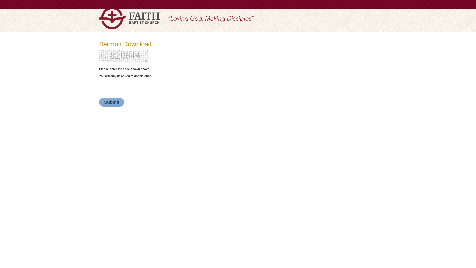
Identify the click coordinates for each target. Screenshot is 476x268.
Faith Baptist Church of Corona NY (129, 18)
